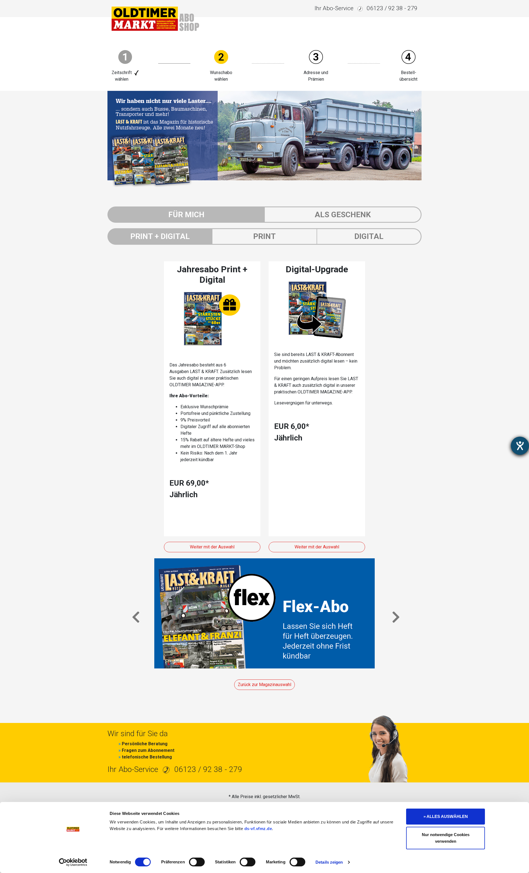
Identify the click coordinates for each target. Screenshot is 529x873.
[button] (135, 613)
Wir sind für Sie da (137, 733)
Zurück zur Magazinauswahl (264, 684)
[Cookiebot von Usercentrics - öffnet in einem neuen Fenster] (73, 862)
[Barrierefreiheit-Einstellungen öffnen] (520, 446)
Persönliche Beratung (143, 743)
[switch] (197, 862)
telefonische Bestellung (145, 757)
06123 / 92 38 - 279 (392, 8)
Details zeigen (329, 862)
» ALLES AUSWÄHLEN (445, 816)
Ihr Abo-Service (334, 8)
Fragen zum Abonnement (146, 750)
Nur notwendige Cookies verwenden (445, 838)
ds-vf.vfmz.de (258, 828)
